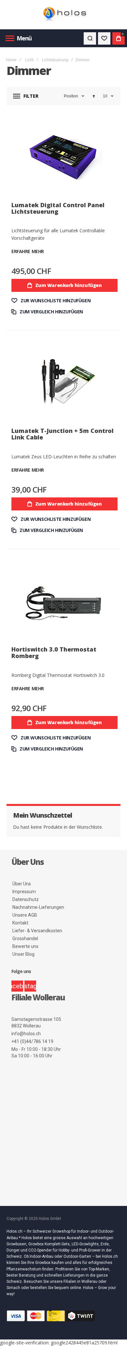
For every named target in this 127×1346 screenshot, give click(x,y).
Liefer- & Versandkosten (37, 930)
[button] (51, 300)
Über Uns (21, 883)
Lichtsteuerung (55, 60)
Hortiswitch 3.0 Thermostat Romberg (53, 652)
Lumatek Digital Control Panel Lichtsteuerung (58, 208)
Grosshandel (25, 938)
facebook (17, 986)
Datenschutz (25, 899)
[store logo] (63, 14)
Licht (29, 60)
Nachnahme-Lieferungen (38, 907)
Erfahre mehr (27, 251)
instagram (30, 986)
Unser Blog (23, 954)
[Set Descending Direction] (94, 96)
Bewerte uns (25, 946)
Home (11, 60)
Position (71, 96)
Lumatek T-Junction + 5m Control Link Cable (62, 434)
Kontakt (20, 922)
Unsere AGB (24, 915)
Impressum (24, 891)
